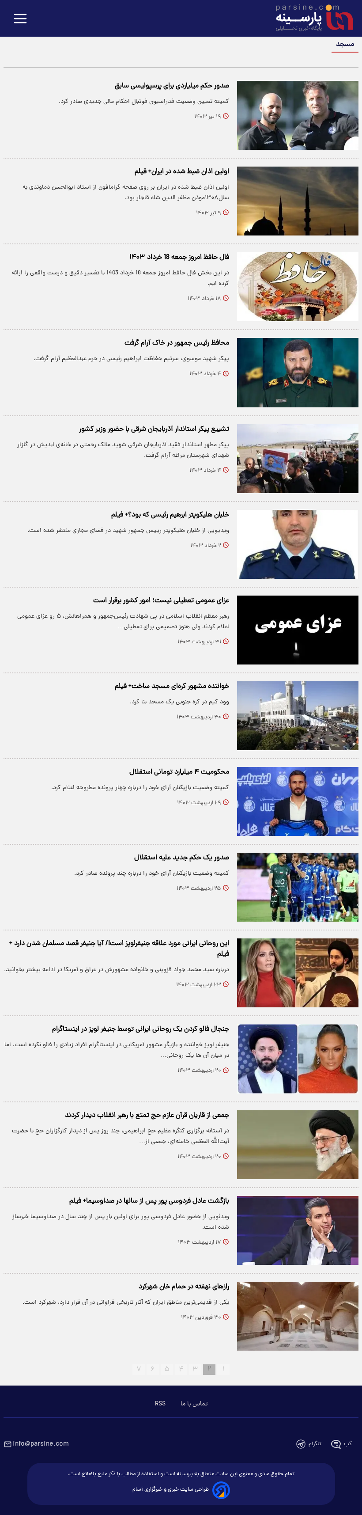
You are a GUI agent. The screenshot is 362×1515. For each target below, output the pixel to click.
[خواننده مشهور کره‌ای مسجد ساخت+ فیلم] (297, 715)
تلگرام (315, 1444)
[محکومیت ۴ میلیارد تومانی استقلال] (297, 801)
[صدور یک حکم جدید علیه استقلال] (297, 887)
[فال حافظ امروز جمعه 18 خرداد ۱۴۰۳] (297, 286)
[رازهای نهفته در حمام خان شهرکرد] (297, 1316)
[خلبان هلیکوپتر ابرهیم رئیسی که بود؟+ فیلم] (297, 544)
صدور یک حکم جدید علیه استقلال (181, 858)
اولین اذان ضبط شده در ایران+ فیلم (182, 172)
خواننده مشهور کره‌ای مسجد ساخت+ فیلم (172, 686)
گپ (348, 1444)
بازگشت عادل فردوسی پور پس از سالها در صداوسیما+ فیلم (149, 1201)
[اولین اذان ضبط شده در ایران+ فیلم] (297, 201)
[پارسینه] (310, 19)
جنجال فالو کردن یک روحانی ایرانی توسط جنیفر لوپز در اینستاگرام (140, 1029)
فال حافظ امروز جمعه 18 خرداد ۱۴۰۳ (179, 257)
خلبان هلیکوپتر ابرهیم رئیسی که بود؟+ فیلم (170, 515)
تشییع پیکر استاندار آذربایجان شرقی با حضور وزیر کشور (154, 429)
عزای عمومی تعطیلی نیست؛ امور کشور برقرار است (161, 601)
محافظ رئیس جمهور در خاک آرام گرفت (176, 343)
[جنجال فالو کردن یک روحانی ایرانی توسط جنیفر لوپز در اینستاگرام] (297, 1058)
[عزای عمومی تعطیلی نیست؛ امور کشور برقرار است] (297, 630)
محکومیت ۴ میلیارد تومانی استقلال (179, 772)
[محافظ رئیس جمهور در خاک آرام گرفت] (297, 372)
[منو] (20, 19)
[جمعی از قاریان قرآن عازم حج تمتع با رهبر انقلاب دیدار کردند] (297, 1144)
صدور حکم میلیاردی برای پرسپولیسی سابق (172, 86)
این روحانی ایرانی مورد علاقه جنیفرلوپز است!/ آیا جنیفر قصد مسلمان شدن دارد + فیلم (119, 949)
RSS (160, 1404)
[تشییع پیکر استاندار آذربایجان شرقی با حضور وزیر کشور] (297, 458)
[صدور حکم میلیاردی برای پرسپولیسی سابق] (297, 115)
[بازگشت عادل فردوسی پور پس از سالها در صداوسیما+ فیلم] (297, 1230)
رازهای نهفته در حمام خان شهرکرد (184, 1287)
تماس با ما (194, 1404)
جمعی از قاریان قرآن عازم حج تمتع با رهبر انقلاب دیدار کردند (147, 1115)
